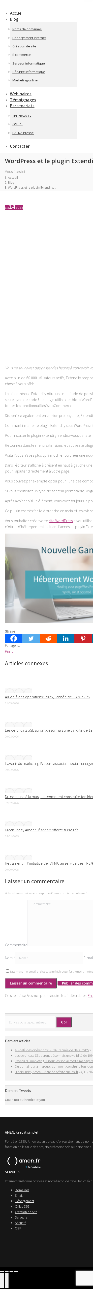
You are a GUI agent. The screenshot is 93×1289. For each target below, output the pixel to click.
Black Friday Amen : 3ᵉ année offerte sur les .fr (41, 829)
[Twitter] (31, 638)
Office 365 (22, 1206)
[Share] (7, 1271)
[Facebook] (13, 638)
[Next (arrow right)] (7, 1280)
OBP (18, 1228)
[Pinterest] (83, 638)
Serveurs (21, 1217)
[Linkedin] (65, 638)
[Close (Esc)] (2, 1271)
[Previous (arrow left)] (2, 1280)
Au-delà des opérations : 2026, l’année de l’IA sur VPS (47, 696)
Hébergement (24, 1201)
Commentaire (16, 944)
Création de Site (26, 1212)
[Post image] (18, 690)
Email (19, 1195)
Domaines (22, 1190)
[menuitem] (17, 19)
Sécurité (20, 1223)
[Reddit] (48, 638)
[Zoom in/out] (16, 1271)
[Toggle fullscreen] (11, 1271)
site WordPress (61, 520)
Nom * (10, 957)
